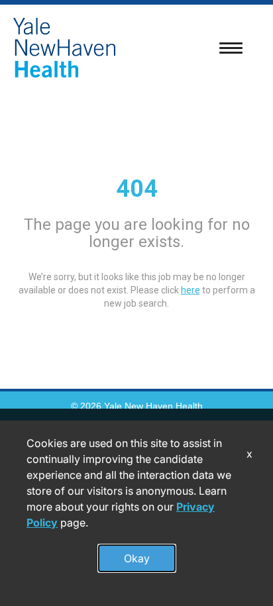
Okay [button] (137, 558)
